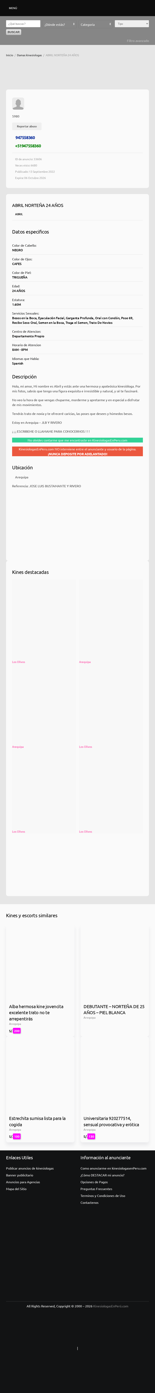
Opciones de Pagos (94, 1182)
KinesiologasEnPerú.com (110, 1306)
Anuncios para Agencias (23, 1182)
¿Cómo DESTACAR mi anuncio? (102, 1175)
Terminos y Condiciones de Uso (103, 1196)
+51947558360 (28, 145)
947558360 (25, 137)
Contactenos (89, 1202)
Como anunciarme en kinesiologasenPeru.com (114, 1168)
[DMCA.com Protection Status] (104, 1348)
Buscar (14, 32)
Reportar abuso (27, 126)
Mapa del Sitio (16, 1189)
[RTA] (51, 1348)
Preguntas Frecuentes (96, 1189)
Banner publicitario (19, 1175)
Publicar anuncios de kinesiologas (30, 1168)
